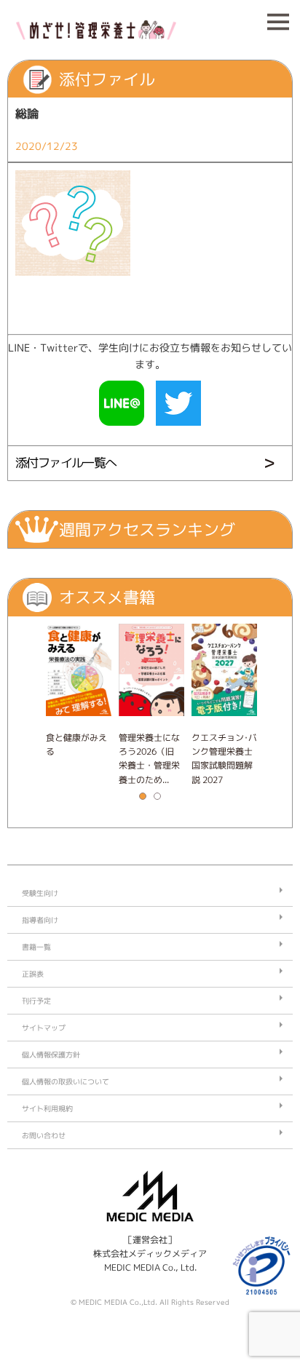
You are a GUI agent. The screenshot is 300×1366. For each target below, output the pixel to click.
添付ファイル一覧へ (66, 462)
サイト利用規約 (47, 1108)
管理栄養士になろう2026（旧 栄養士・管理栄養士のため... (149, 758)
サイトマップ (44, 1027)
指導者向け (40, 920)
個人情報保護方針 (51, 1054)
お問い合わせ (44, 1135)
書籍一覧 (36, 947)
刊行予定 (36, 1001)
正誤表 (33, 974)
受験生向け (40, 893)
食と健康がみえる (76, 744)
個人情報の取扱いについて (65, 1081)
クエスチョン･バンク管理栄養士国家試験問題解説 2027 (224, 758)
